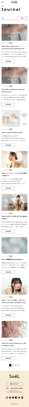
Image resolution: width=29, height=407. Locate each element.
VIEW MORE (8, 61)
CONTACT (15, 384)
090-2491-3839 (17, 388)
